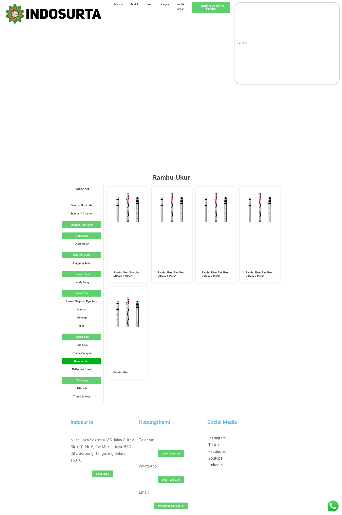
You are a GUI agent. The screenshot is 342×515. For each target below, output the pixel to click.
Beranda (118, 4)
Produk (134, 4)
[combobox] (287, 43)
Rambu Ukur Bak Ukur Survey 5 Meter (171, 274)
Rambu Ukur (121, 372)
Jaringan (164, 4)
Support (180, 9)
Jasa (148, 4)
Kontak (180, 4)
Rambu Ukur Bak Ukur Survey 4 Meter (127, 274)
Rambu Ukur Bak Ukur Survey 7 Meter (259, 274)
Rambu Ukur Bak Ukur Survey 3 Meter (215, 274)
